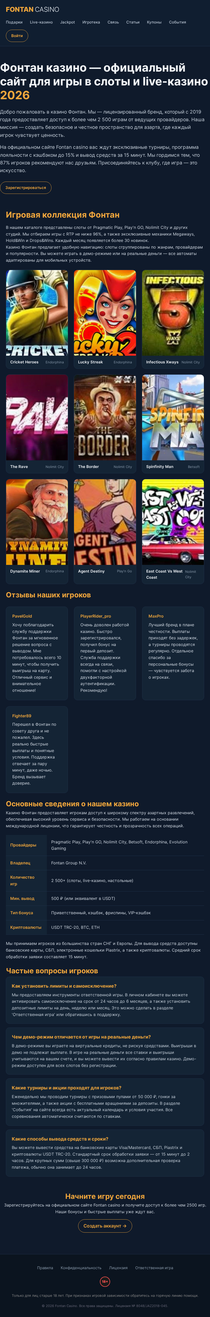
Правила (45, 1267)
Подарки (14, 22)
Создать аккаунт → (105, 1226)
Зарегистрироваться (25, 187)
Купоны (154, 22)
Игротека (91, 22)
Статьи (133, 22)
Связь (113, 22)
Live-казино (41, 22)
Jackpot (67, 22)
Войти (17, 35)
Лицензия (118, 1267)
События (177, 22)
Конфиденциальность (81, 1267)
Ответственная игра (154, 1267)
